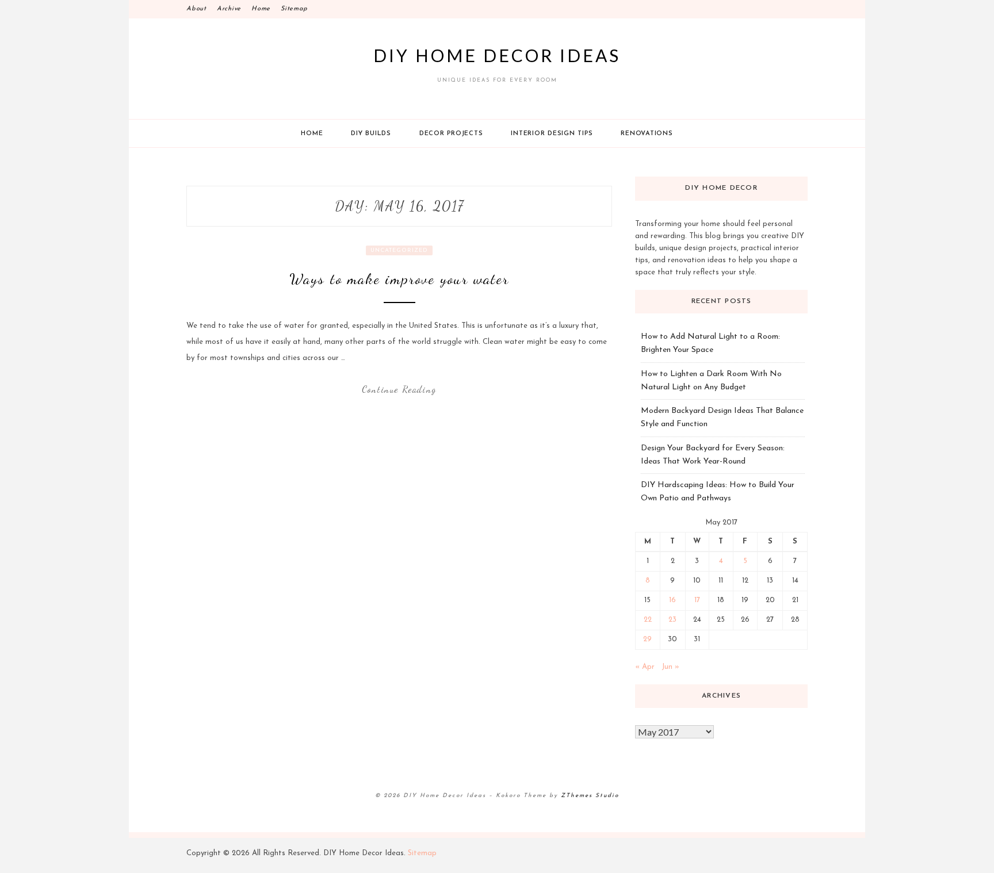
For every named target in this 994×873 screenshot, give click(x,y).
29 (647, 639)
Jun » (670, 667)
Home (260, 9)
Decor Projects (451, 134)
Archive (229, 9)
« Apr (645, 667)
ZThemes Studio (590, 795)
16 (672, 600)
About (196, 9)
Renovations (646, 134)
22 (648, 619)
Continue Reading (399, 389)
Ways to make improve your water (399, 279)
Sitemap (294, 9)
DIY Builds (371, 134)
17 (697, 600)
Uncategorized (399, 250)
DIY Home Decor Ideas (497, 55)
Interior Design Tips (551, 134)
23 (672, 619)
